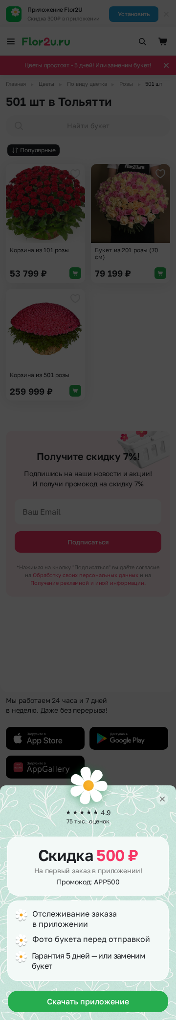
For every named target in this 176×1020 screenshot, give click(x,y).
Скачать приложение (88, 1001)
